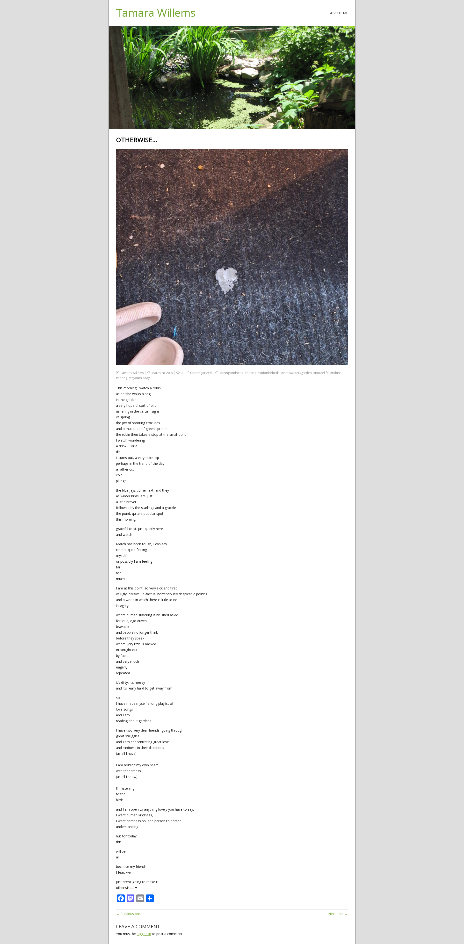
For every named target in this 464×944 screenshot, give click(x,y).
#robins (335, 372)
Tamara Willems (156, 12)
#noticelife (321, 372)
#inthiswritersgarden (296, 372)
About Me (339, 13)
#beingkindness (231, 372)
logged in (144, 933)
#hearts (250, 372)
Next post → (338, 913)
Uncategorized (201, 372)
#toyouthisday (139, 378)
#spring (121, 378)
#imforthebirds (269, 372)
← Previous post (129, 913)
